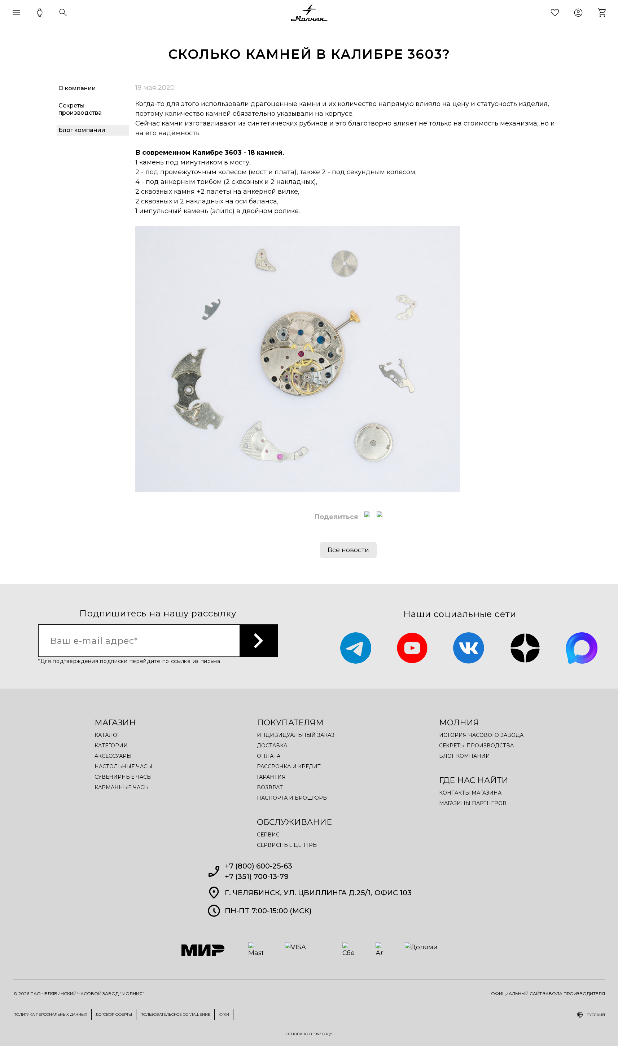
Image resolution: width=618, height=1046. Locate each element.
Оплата (268, 756)
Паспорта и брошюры (292, 798)
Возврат (270, 787)
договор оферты (114, 1014)
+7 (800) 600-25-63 (258, 866)
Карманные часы (122, 787)
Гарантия (271, 777)
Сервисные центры (287, 845)
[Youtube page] (412, 648)
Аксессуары (113, 756)
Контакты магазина (470, 793)
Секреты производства (476, 745)
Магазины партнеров (473, 803)
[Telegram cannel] (356, 648)
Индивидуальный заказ (295, 735)
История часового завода (481, 735)
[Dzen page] (525, 648)
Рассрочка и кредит (289, 766)
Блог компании (464, 756)
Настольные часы (123, 766)
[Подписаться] (259, 640)
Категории (111, 745)
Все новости (348, 550)
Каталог (107, 735)
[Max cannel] (581, 648)
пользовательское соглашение (175, 1014)
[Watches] (39, 12)
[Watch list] (554, 12)
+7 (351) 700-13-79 (257, 876)
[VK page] (469, 648)
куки (224, 1014)
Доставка (272, 745)
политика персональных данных (50, 1014)
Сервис (268, 834)
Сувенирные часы (123, 777)
